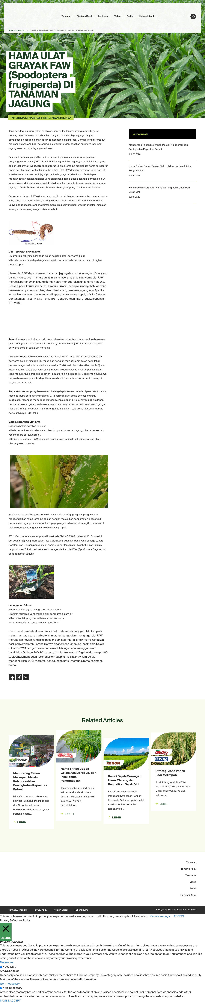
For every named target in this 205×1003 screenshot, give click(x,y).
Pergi (193, 16)
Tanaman (66, 16)
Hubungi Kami (146, 16)
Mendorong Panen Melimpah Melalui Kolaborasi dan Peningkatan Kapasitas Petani (158, 147)
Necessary (9, 967)
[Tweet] (19, 677)
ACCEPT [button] (179, 916)
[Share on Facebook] (12, 677)
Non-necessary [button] (10, 983)
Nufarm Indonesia (16, 30)
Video (117, 16)
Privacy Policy (40, 910)
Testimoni (103, 16)
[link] (16, 16)
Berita (130, 16)
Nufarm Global (61, 910)
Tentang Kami (84, 16)
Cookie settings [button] (160, 916)
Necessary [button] (7, 962)
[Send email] (26, 677)
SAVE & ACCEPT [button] (10, 1000)
